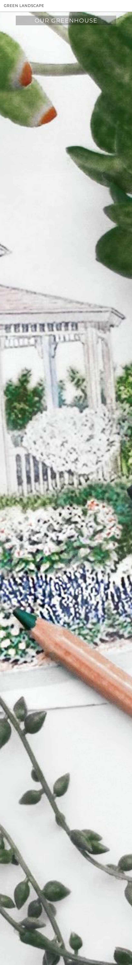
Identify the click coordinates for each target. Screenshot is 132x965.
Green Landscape (24, 6)
